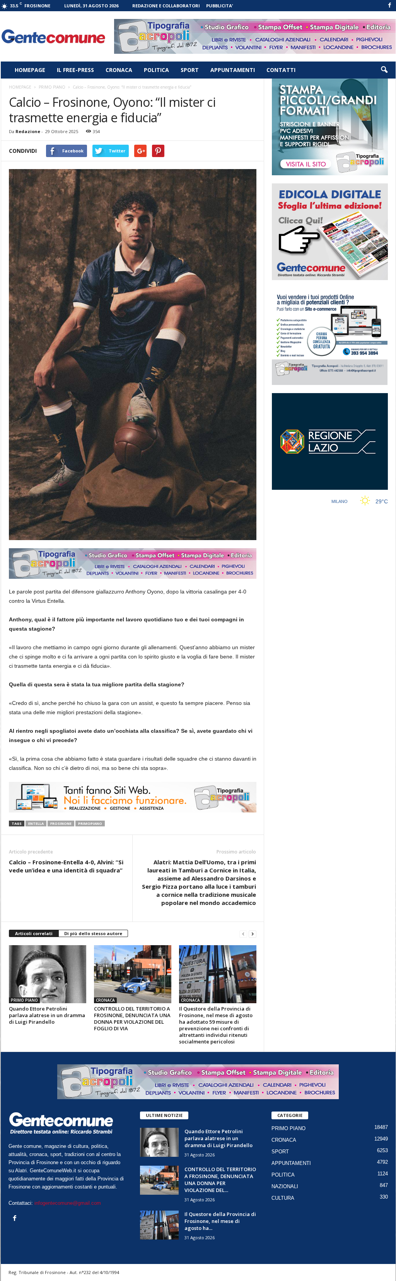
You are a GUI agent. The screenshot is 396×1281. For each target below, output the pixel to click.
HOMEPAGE (30, 70)
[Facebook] (389, 5)
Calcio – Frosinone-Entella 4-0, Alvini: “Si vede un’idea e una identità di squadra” (66, 866)
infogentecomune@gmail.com (67, 1203)
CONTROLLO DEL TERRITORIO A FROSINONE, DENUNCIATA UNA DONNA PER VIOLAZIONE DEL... (220, 1180)
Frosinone (61, 823)
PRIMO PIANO (24, 1000)
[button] (384, 70)
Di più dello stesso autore (93, 933)
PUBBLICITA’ (219, 6)
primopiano (90, 823)
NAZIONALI (284, 1186)
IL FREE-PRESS (75, 70)
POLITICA (156, 70)
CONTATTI (280, 70)
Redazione (27, 131)
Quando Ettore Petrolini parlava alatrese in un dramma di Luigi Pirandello (47, 1015)
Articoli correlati (34, 933)
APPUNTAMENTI (232, 70)
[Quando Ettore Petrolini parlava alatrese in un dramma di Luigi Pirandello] (47, 974)
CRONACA (119, 70)
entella (36, 823)
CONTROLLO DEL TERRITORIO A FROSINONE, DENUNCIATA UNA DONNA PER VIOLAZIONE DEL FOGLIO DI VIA (132, 1018)
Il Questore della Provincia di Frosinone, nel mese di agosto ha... (220, 1221)
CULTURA (282, 1198)
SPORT (190, 70)
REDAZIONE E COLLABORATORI (166, 6)
